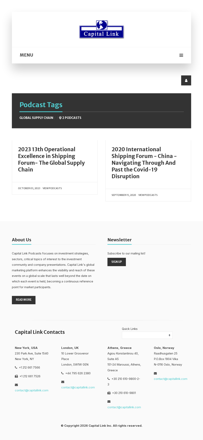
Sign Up (116, 262)
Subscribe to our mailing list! (126, 253)
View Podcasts (52, 188)
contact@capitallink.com (31, 390)
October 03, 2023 (29, 188)
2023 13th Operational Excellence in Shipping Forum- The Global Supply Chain (51, 159)
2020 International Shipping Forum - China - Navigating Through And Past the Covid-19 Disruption (144, 163)
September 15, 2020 (124, 195)
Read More (24, 299)
